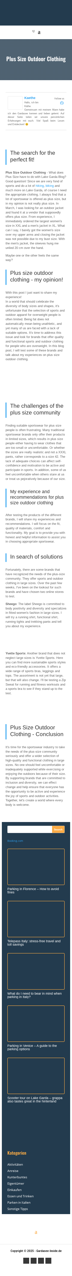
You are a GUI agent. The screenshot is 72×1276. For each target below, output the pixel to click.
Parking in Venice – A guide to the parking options (32, 1047)
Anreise (12, 1171)
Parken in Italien (18, 1202)
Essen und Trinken (20, 1196)
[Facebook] (62, 103)
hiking (40, 186)
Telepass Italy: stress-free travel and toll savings (34, 942)
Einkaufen (14, 1190)
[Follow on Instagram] (34, 1261)
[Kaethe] (15, 108)
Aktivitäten (15, 1164)
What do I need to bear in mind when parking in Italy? (34, 995)
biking (50, 186)
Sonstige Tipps (17, 1209)
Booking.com (15, 841)
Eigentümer (15, 1183)
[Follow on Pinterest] (41, 1261)
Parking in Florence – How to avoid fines (33, 890)
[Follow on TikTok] (48, 1261)
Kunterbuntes (17, 1177)
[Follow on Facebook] (26, 1261)
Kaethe (29, 98)
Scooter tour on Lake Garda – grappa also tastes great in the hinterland (34, 1099)
